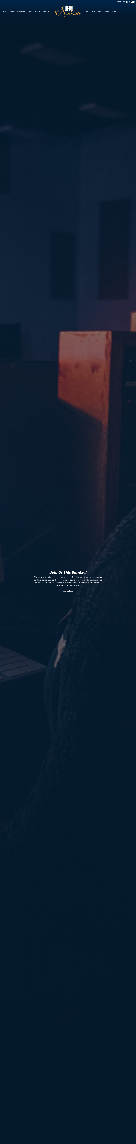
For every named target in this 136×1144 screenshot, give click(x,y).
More (114, 11)
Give (99, 11)
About (12, 11)
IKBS (87, 11)
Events (30, 11)
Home (5, 11)
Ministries (21, 11)
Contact (110, 2)
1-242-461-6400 (120, 2)
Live (93, 11)
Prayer (37, 11)
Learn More (68, 591)
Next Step (46, 11)
